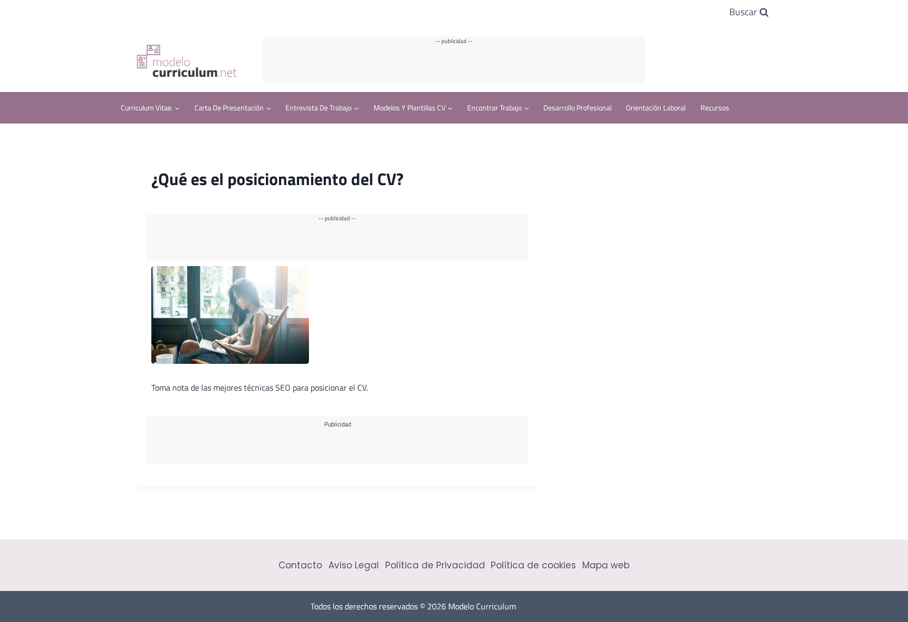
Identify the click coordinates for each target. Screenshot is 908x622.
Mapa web (606, 565)
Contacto (300, 565)
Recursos (714, 107)
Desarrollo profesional (577, 107)
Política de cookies (533, 565)
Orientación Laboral (656, 107)
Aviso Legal (353, 565)
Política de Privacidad (435, 565)
